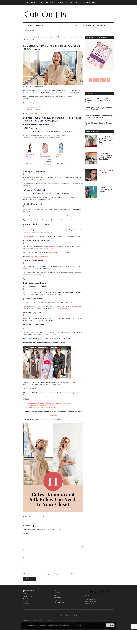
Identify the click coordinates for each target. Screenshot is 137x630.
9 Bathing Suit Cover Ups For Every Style (40, 113)
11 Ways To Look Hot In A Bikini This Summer (105, 189)
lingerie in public (51, 252)
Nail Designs (26, 599)
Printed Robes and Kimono (33, 107)
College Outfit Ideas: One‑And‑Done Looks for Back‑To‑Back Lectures (98, 116)
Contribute (56, 595)
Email (25, 558)
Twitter (61, 420)
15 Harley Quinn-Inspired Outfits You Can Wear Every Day (106, 139)
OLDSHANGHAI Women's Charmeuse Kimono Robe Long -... (29, 155)
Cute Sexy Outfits (44, 517)
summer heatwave (62, 308)
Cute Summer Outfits (34, 517)
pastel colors (35, 177)
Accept (110, 625)
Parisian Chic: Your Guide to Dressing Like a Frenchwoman (98, 124)
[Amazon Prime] (48, 159)
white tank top (76, 183)
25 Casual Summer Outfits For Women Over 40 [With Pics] (42, 407)
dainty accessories (33, 279)
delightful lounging (28, 268)
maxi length (29, 236)
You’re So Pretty (27, 594)
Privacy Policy (57, 600)
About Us (56, 590)
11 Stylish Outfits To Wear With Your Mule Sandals (40, 405)
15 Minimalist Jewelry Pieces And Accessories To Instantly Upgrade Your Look (48, 403)
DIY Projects (26, 601)
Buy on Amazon (30, 163)
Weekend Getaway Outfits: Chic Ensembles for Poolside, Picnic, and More (98, 100)
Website (25, 566)
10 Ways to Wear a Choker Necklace (106, 171)
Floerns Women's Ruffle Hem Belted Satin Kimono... (45, 155)
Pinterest (53, 420)
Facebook (41, 420)
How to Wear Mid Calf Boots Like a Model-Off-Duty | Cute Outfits (105, 156)
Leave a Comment (38, 86)
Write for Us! (53, 415)
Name (25, 550)
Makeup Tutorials (27, 596)
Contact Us (57, 592)
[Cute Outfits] (45, 18)
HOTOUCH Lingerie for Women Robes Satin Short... (60, 155)
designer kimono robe (49, 246)
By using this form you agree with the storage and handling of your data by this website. (49, 574)
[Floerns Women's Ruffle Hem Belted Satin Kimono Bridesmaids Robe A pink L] (45, 148)
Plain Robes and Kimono (33, 109)
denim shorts (27, 186)
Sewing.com (26, 603)
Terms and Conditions (59, 602)
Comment (26, 533)
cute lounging (68, 216)
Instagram (48, 420)
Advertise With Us (58, 597)
